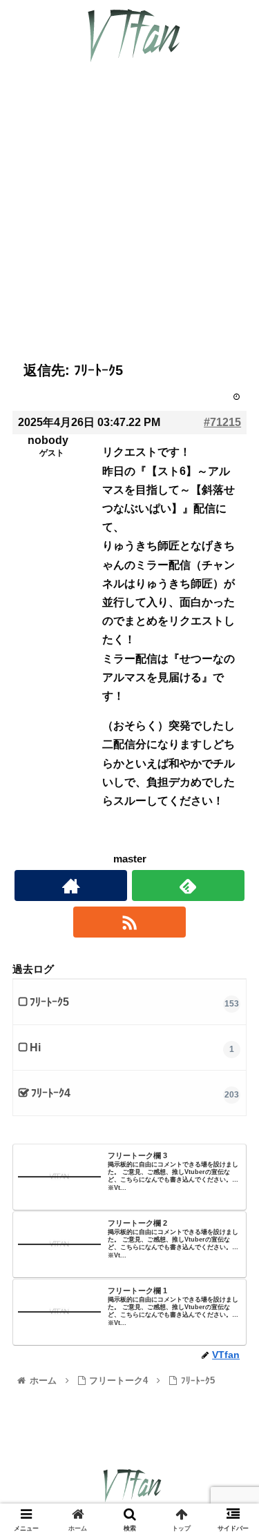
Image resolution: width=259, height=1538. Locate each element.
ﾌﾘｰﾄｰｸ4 (50, 1093)
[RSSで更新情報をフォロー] (129, 922)
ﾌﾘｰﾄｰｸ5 (49, 1002)
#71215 (222, 422)
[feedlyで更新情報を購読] (188, 885)
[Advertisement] (129, 223)
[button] (232, 1256)
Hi (35, 1047)
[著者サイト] (71, 885)
